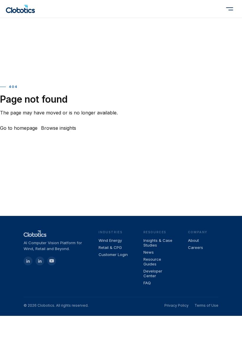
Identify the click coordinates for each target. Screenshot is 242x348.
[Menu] (229, 8)
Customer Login (113, 254)
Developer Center (152, 273)
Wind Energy (110, 240)
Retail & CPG (110, 247)
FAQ (147, 282)
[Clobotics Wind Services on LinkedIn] (28, 261)
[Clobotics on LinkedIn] (39, 261)
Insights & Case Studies (157, 242)
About (193, 240)
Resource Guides (152, 261)
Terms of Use (206, 305)
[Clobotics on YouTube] (51, 261)
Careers (195, 247)
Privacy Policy (176, 305)
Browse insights (58, 128)
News (148, 252)
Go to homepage (18, 128)
